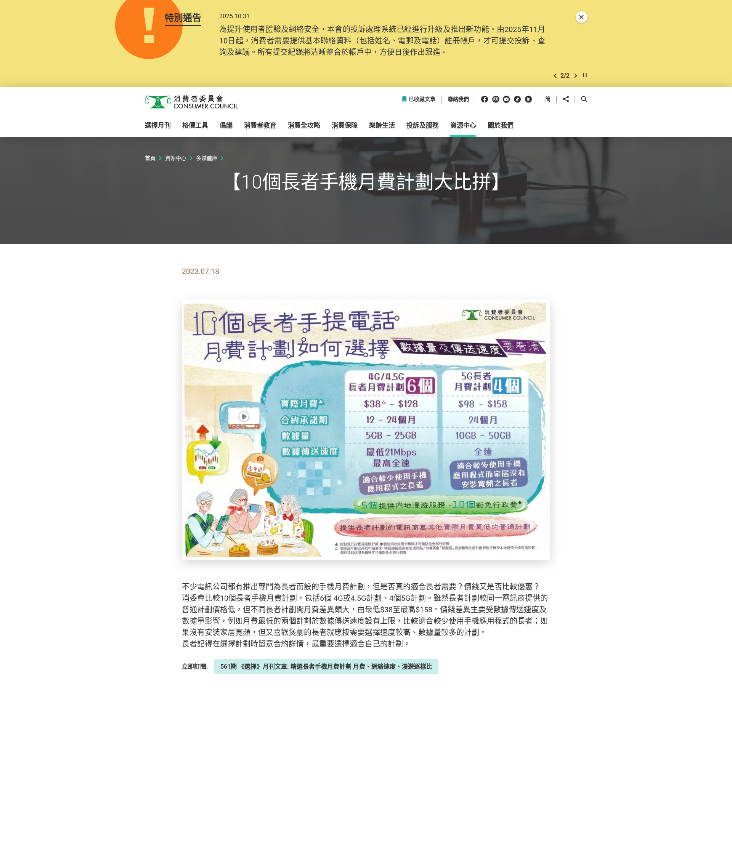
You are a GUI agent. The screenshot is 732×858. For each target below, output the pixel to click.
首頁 (150, 158)
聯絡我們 (458, 99)
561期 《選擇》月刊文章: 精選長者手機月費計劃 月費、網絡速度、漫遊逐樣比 (326, 666)
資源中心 (175, 158)
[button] (555, 75)
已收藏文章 (422, 99)
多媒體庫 (206, 158)
